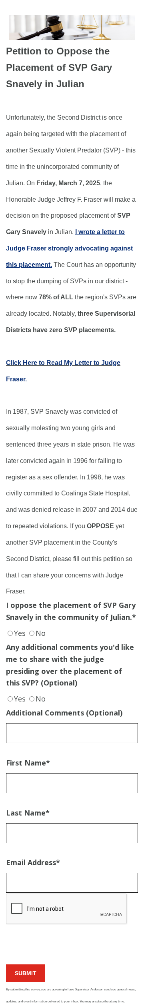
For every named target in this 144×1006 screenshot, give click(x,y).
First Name (28, 763)
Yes (20, 633)
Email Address (33, 862)
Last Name (28, 813)
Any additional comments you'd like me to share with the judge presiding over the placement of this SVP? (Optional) (70, 665)
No (41, 633)
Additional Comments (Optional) (64, 712)
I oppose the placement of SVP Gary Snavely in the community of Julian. (71, 611)
